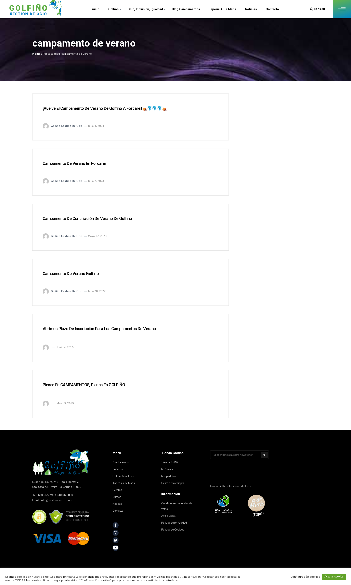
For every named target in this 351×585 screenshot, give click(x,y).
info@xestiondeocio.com (56, 500)
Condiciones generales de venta (176, 506)
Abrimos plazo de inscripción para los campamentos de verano (99, 328)
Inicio (95, 9)
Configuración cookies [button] (305, 576)
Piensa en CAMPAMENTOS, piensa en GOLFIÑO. (84, 384)
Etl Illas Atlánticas (123, 476)
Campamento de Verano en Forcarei (74, 163)
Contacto (272, 9)
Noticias (251, 9)
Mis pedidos (168, 476)
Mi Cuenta (167, 469)
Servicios (118, 469)
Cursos (117, 497)
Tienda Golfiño (170, 462)
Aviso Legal (168, 516)
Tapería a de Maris (222, 9)
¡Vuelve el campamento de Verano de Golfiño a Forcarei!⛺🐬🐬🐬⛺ (105, 108)
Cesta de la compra (172, 483)
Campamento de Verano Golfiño (71, 273)
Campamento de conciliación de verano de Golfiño (87, 218)
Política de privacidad (174, 523)
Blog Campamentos (186, 9)
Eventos (117, 490)
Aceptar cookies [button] (333, 576)
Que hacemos (121, 462)
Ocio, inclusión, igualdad (145, 9)
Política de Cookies (172, 530)
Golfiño (113, 9)
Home (36, 54)
